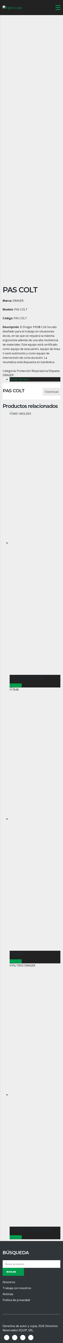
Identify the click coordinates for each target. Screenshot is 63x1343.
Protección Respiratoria (32, 371)
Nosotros (9, 1282)
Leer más (16, 685)
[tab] (35, 379)
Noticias (8, 1294)
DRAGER (8, 375)
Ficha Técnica (19, 379)
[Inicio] (12, 7)
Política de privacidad (16, 1300)
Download (51, 392)
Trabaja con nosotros (17, 1288)
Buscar (11, 1271)
